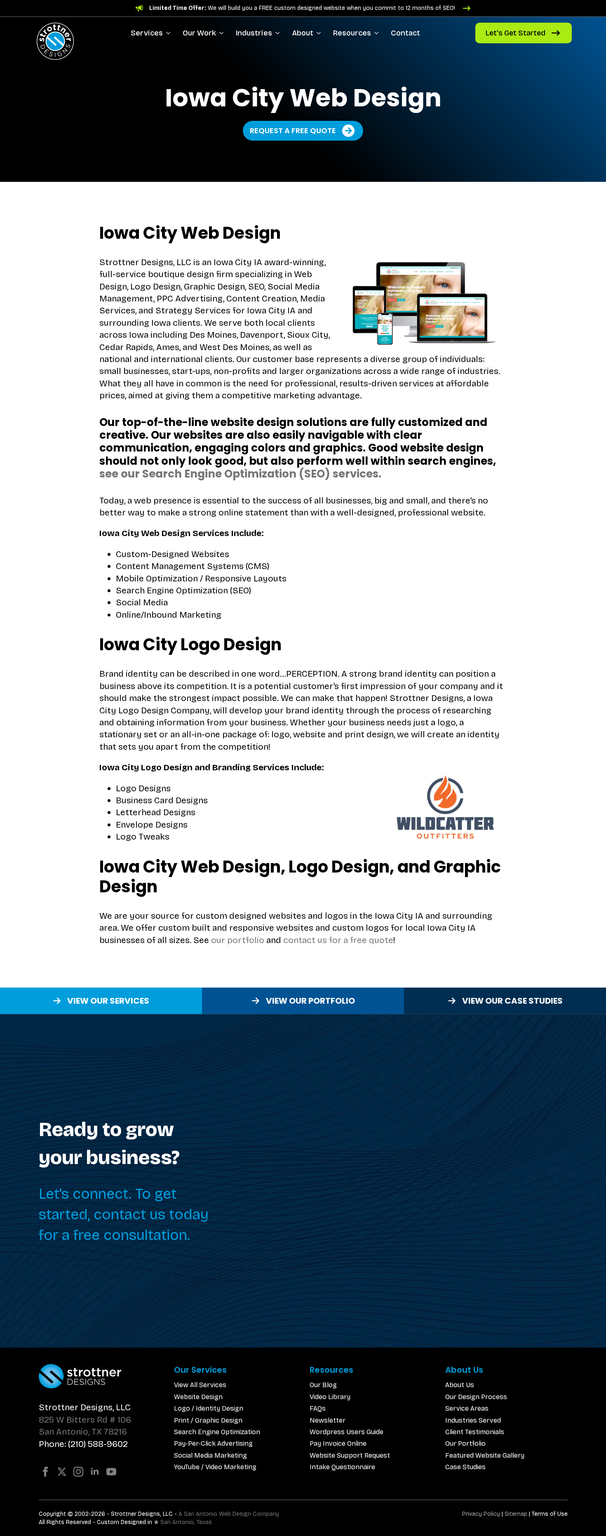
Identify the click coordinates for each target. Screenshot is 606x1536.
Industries (254, 33)
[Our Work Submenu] (223, 33)
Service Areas (467, 1408)
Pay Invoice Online (338, 1443)
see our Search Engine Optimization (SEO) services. (240, 473)
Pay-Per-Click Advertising (213, 1443)
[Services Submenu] (169, 33)
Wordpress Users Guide (346, 1432)
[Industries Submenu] (279, 33)
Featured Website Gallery (484, 1455)
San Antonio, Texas (186, 1522)
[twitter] (61, 1471)
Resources (352, 33)
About (302, 33)
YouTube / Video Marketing (215, 1467)
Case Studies (465, 1467)
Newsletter (327, 1420)
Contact (405, 33)
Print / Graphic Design (208, 1420)
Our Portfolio (465, 1443)
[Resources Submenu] (378, 33)
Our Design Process (476, 1397)
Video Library (330, 1397)
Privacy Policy (481, 1513)
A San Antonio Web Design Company (229, 1513)
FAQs (318, 1408)
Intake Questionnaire (342, 1467)
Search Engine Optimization (217, 1432)
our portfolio (237, 940)
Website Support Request (350, 1455)
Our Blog (323, 1385)
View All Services (200, 1385)
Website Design (198, 1397)
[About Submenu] (320, 33)
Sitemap (516, 1513)
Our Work (199, 33)
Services (147, 33)
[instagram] (78, 1471)
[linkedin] (94, 1471)
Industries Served (473, 1420)
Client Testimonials (474, 1432)
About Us (459, 1385)
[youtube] (111, 1471)
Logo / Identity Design (208, 1408)
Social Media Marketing (210, 1455)
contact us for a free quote (338, 940)
